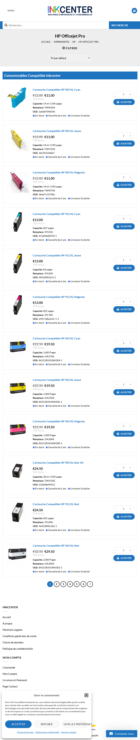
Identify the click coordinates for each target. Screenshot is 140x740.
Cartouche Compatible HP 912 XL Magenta (59, 296)
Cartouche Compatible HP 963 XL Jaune (57, 379)
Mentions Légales (68, 732)
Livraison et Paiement (15, 680)
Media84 (93, 735)
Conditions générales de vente (20, 636)
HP (73, 41)
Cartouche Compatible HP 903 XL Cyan (56, 89)
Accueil (46, 41)
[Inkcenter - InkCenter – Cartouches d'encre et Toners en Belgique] (70, 10)
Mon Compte (10, 673)
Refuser (46, 724)
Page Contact (10, 686)
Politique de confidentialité (47, 732)
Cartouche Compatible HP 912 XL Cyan (56, 213)
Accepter (18, 724)
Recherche (119, 25)
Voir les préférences (76, 724)
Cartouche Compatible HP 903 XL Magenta (59, 172)
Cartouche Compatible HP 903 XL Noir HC (58, 462)
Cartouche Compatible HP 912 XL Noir (56, 504)
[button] (86, 695)
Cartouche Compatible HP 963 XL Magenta (59, 421)
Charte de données (25, 732)
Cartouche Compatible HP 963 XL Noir (56, 545)
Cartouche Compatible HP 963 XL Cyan (56, 338)
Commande (9, 667)
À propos (7, 623)
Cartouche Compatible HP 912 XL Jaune (57, 255)
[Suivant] (90, 584)
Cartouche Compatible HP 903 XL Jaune (57, 130)
